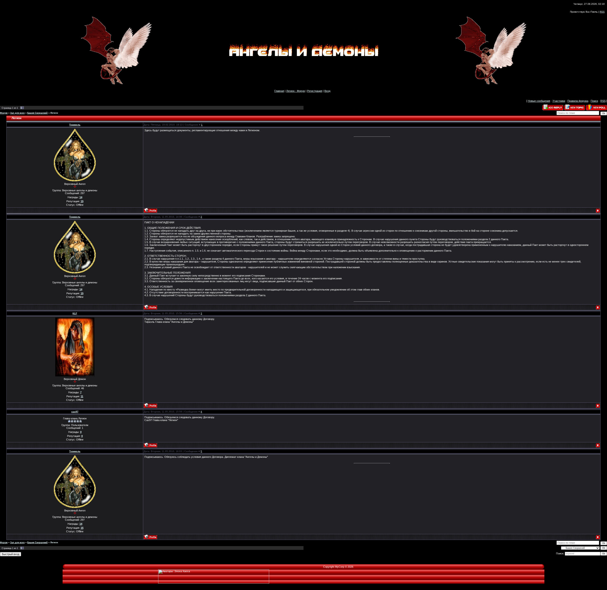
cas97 (74, 411)
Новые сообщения (539, 100)
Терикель (74, 124)
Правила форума (577, 100)
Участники (558, 100)
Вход (327, 90)
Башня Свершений (37, 113)
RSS (602, 11)
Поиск (594, 100)
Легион (54, 113)
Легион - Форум (295, 90)
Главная (279, 90)
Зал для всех (17, 113)
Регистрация (314, 90)
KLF (75, 313)
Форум (4, 113)
